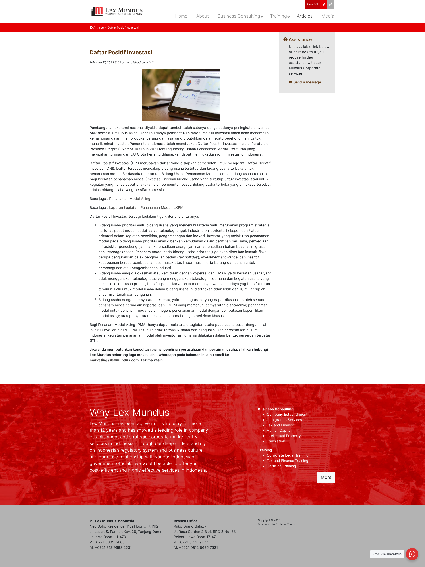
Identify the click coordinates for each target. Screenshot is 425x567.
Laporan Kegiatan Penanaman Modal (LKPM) (147, 207)
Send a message (306, 82)
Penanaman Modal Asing (129, 198)
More (326, 477)
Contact (312, 4)
